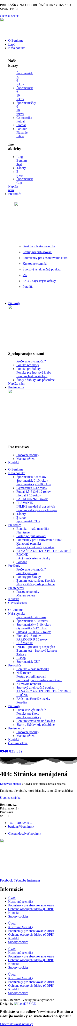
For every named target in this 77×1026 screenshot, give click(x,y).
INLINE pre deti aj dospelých (35, 506)
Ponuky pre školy (27, 573)
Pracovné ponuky (27, 591)
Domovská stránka (10, 783)
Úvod (12, 898)
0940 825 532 (11, 751)
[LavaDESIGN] (25, 1003)
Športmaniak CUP (28, 521)
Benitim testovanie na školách (35, 580)
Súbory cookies (18, 916)
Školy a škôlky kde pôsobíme (35, 584)
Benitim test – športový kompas (36, 510)
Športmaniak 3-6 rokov (31, 477)
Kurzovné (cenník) (28, 543)
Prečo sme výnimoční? (31, 569)
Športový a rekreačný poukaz (35, 547)
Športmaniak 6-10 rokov (32, 480)
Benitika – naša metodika (32, 528)
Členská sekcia (18, 602)
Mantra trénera (25, 595)
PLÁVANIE (24, 502)
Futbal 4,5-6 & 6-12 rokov (33, 491)
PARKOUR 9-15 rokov (32, 499)
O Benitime (15, 469)
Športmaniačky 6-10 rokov (33, 484)
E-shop (21, 517)
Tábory (21, 514)
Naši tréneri (23, 532)
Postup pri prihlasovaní (31, 536)
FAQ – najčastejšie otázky (33, 558)
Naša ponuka (16, 473)
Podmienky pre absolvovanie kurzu (39, 540)
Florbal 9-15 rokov (28, 495)
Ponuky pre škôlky (28, 577)
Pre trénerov (16, 588)
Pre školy (14, 565)
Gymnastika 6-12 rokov (31, 488)
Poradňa (21, 562)
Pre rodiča (14, 525)
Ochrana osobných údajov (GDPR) (31, 909)
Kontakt (13, 599)
